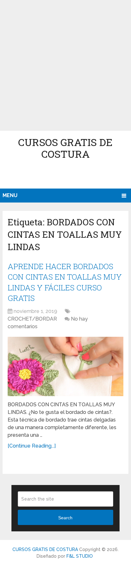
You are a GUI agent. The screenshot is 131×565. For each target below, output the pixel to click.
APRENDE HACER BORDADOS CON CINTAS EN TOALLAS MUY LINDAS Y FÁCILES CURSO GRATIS (65, 282)
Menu (10, 195)
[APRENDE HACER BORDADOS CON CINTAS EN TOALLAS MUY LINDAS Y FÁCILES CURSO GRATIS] (65, 366)
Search (65, 517)
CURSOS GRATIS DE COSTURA (65, 148)
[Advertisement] (65, 65)
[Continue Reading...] (32, 446)
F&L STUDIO (79, 556)
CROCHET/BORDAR (32, 319)
